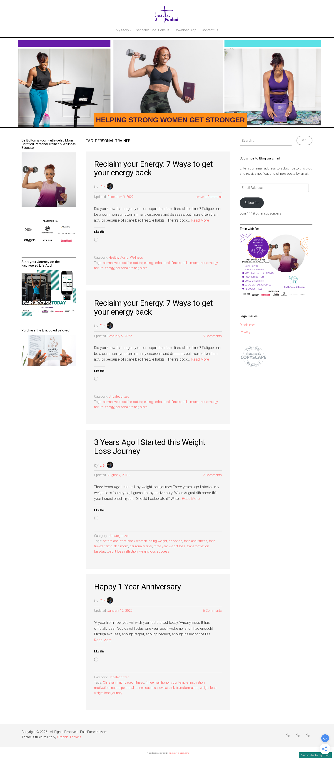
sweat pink (167, 688)
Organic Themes (69, 737)
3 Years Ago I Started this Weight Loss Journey (149, 446)
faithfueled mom (116, 546)
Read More (200, 220)
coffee (137, 263)
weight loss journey (108, 693)
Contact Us (210, 30)
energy (148, 263)
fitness (176, 263)
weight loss (208, 688)
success (151, 688)
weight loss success (154, 551)
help (186, 263)
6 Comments (212, 611)
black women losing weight (147, 541)
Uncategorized (119, 397)
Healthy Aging (118, 258)
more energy (209, 263)
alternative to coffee (117, 263)
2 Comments (212, 475)
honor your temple (174, 683)
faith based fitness (130, 683)
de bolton (175, 541)
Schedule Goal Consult (152, 30)
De (102, 186)
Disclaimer (247, 325)
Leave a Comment (209, 197)
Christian (109, 683)
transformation (187, 688)
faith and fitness (195, 541)
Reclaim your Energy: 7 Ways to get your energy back (153, 168)
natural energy (104, 268)
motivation (102, 688)
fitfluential (153, 683)
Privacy (245, 332)
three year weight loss (169, 546)
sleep (143, 268)
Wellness (136, 258)
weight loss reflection (122, 551)
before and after (114, 541)
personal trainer (127, 268)
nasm (115, 688)
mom (194, 263)
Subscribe (251, 203)
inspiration (197, 683)
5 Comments (212, 336)
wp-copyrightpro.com (179, 753)
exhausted (162, 263)
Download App (185, 30)
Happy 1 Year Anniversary (137, 586)
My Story (122, 30)
